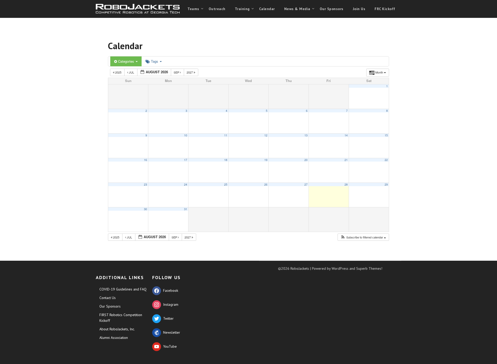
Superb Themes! (369, 268)
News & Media (297, 8)
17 (185, 160)
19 (265, 160)
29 (386, 184)
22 (386, 160)
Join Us (359, 8)
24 (185, 184)
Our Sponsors (331, 8)
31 (185, 209)
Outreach (217, 8)
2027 (190, 72)
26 (265, 184)
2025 (118, 72)
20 (306, 160)
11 (225, 135)
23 (145, 184)
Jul (131, 72)
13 (306, 135)
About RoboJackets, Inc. (117, 329)
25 (225, 184)
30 (145, 209)
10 (185, 135)
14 (346, 135)
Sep (177, 72)
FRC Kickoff (385, 8)
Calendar (267, 8)
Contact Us (107, 297)
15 (386, 135)
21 (346, 160)
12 (265, 135)
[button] (363, 237)
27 (306, 184)
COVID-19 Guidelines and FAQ (123, 289)
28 (346, 184)
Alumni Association (113, 337)
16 (145, 160)
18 (225, 160)
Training (242, 8)
